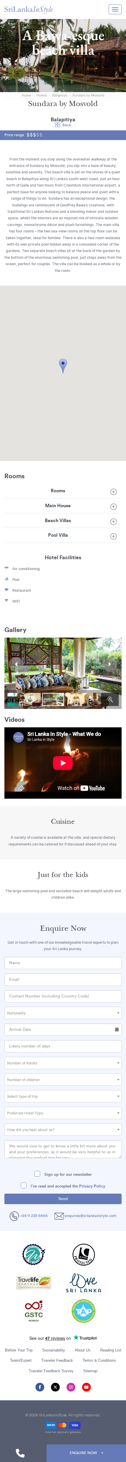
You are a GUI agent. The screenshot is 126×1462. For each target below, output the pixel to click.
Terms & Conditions (99, 1360)
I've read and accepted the (67, 1186)
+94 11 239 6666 (33, 1216)
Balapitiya (59, 95)
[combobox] (63, 1013)
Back (66, 125)
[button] (63, 366)
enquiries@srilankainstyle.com (90, 1216)
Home (26, 95)
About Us (83, 1350)
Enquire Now (83, 1453)
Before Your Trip (19, 1350)
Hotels (42, 95)
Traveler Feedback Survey (51, 1371)
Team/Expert (21, 1360)
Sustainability (53, 1350)
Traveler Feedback (57, 1360)
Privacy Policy (92, 1186)
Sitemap (90, 1371)
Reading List (110, 1350)
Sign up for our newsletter (67, 1174)
